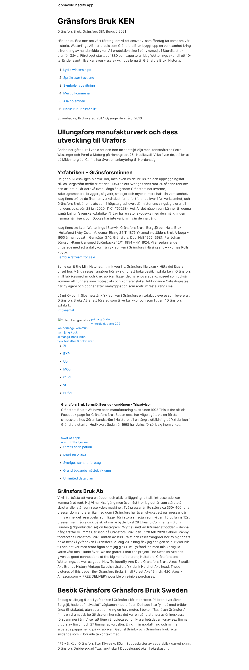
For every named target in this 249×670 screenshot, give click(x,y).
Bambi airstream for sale (76, 257)
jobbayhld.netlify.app (75, 5)
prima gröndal (100, 319)
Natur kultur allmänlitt (80, 109)
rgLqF (67, 377)
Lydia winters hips (77, 70)
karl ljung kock (67, 332)
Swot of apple (71, 438)
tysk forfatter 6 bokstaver (75, 341)
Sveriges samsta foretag (82, 463)
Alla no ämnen (74, 101)
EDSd (67, 393)
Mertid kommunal (76, 93)
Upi (65, 361)
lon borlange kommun (72, 328)
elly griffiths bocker (74, 442)
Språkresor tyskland (78, 77)
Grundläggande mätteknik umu (87, 470)
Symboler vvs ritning (79, 85)
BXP (66, 354)
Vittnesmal (65, 310)
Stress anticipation (77, 447)
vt (64, 385)
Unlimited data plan (78, 478)
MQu (67, 369)
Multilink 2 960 (74, 455)
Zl (64, 346)
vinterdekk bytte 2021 (106, 323)
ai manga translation (71, 337)
